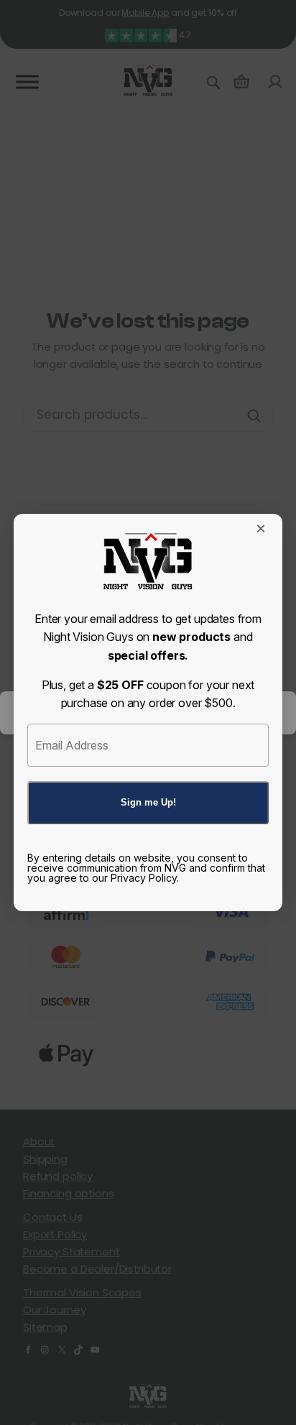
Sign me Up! (148, 802)
